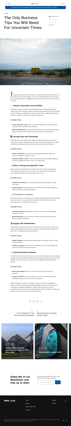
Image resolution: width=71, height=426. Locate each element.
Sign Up (54, 400)
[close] (64, 7)
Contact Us (28, 409)
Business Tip (51, 24)
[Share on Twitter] (30, 301)
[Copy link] (41, 301)
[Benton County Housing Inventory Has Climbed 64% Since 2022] (17, 341)
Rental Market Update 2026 (50, 352)
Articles (6, 13)
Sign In (54, 403)
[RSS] (66, 420)
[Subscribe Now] (58, 382)
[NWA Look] (35, 4)
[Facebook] (63, 420)
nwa (6, 354)
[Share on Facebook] (34, 301)
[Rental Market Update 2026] (51, 341)
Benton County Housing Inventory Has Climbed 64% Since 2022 (17, 350)
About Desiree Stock (31, 406)
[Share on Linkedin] (37, 301)
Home (27, 400)
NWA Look (9, 401)
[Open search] (65, 401)
